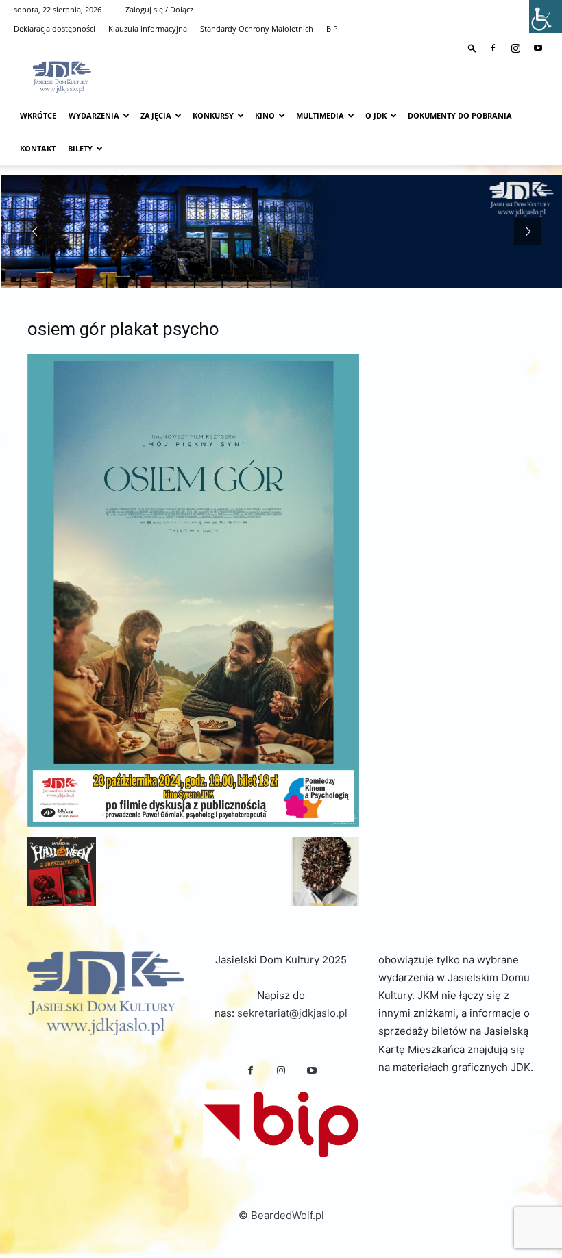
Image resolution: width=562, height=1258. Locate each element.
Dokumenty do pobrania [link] (460, 115)
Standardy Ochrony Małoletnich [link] (256, 28)
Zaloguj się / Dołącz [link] (159, 9)
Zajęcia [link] (155, 115)
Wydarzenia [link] (94, 115)
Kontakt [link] (38, 148)
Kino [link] (265, 115)
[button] (61, 871)
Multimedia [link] (320, 115)
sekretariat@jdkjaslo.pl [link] (292, 1013)
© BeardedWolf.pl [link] (281, 1215)
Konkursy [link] (213, 115)
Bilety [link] (80, 148)
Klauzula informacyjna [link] (147, 28)
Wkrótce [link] (38, 115)
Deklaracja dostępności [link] (54, 28)
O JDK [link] (376, 115)
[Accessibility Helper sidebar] (545, 16)
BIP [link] (332, 28)
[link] (472, 47)
